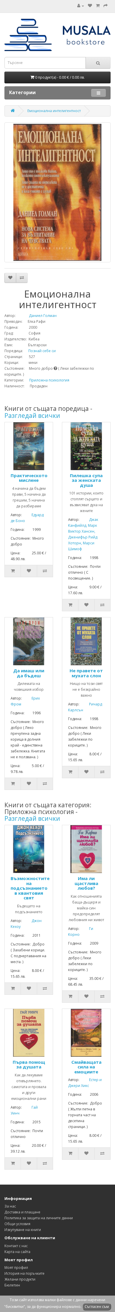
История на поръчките (24, 1273)
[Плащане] (106, 5)
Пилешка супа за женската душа (86, 480)
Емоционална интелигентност (54, 110)
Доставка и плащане (22, 1212)
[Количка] (98, 5)
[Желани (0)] (90, 5)
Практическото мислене (29, 477)
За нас (10, 1206)
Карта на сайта (17, 1251)
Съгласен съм (97, 1306)
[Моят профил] (80, 5)
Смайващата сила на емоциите (86, 1067)
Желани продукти (19, 1279)
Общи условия (17, 1223)
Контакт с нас (16, 1245)
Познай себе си (40, 350)
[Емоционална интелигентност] (57, 192)
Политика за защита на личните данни (38, 1217)
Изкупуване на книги (22, 1229)
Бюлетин (12, 1285)
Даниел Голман (37, 315)
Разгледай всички (32, 415)
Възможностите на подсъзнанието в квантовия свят (30, 888)
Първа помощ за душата (29, 1064)
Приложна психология (49, 380)
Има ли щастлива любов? (86, 883)
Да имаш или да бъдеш (28, 673)
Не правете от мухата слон (86, 673)
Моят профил (16, 1267)
